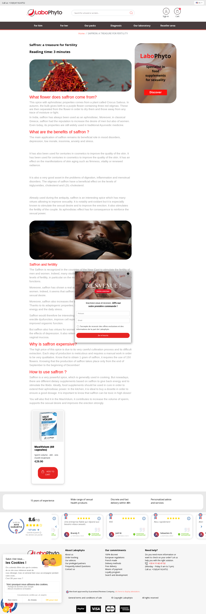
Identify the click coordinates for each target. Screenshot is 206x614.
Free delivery (111, 566)
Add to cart (49, 473)
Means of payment (113, 569)
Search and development (116, 575)
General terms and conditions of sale (85, 597)
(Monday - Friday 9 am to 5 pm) (159, 566)
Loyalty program (112, 572)
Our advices (70, 560)
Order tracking (71, 557)
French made (111, 560)
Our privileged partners (75, 563)
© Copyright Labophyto (122, 597)
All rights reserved (150, 597)
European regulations (114, 557)
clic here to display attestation (127, 591)
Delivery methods (113, 563)
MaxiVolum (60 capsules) (44, 448)
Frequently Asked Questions (78, 566)
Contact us (70, 569)
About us (69, 554)
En (199, 3)
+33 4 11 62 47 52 (156, 563)
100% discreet (111, 554)
